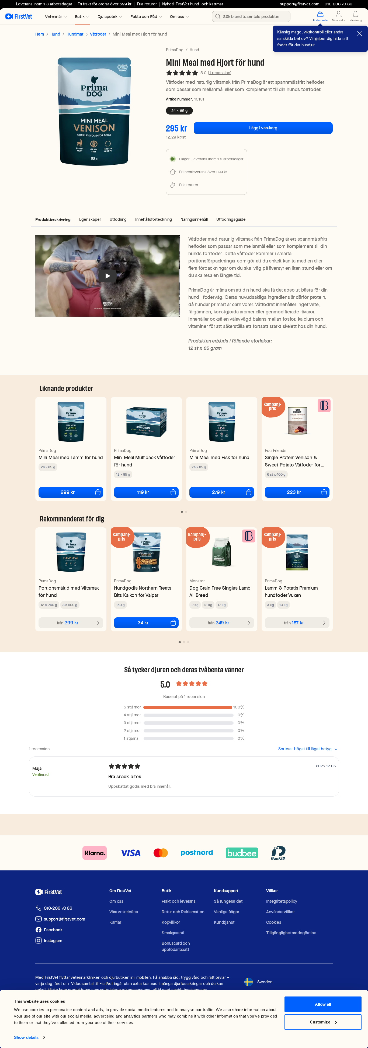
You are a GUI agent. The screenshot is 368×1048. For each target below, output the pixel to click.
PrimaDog (174, 50)
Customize (320, 1021)
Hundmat (75, 34)
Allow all (323, 1004)
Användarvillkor (280, 912)
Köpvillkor (171, 922)
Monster (197, 581)
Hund (55, 34)
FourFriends (275, 450)
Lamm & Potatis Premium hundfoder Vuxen (291, 591)
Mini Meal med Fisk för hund (219, 457)
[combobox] (251, 16)
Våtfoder (98, 34)
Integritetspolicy (281, 901)
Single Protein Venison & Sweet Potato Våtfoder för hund (293, 461)
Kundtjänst (224, 922)
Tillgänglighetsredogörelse (291, 933)
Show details (26, 1037)
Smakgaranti (173, 933)
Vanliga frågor (226, 912)
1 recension (219, 72)
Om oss (116, 901)
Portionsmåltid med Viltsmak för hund (69, 591)
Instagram (53, 940)
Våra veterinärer (123, 912)
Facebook (53, 930)
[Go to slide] (182, 512)
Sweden (264, 982)
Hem (39, 34)
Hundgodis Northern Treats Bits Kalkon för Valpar (142, 591)
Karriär (115, 922)
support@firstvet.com (299, 4)
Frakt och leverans (179, 901)
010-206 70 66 (58, 908)
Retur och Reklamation (183, 912)
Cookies (273, 922)
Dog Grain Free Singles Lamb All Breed (220, 591)
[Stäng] (360, 34)
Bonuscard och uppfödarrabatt (176, 946)
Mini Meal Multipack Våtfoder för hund (144, 461)
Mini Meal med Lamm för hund (71, 457)
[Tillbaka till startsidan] (18, 16)
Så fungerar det (228, 901)
